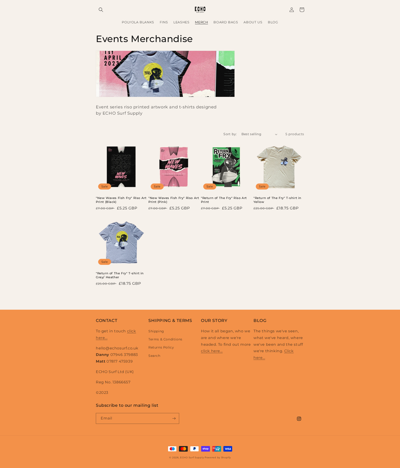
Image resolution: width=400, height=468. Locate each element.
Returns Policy (161, 347)
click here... (212, 351)
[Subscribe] (174, 418)
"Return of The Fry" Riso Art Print (224, 200)
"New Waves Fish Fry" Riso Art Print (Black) (121, 200)
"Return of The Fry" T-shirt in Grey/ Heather (120, 275)
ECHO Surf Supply (192, 457)
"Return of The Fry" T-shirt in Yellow (277, 200)
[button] (101, 10)
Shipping (156, 331)
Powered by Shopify (218, 457)
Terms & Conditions (165, 339)
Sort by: (230, 134)
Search (154, 356)
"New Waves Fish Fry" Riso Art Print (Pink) (173, 200)
